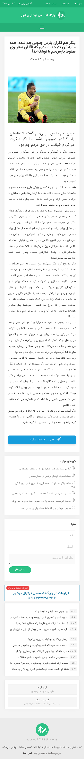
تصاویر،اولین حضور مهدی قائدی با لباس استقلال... (43, 657)
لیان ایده (27, 753)
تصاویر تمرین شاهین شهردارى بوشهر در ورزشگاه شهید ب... (38, 617)
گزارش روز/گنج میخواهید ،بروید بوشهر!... (48, 639)
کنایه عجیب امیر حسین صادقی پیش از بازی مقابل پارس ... (43, 631)
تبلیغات (65, 4)
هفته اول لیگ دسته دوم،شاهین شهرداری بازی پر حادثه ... (39, 669)
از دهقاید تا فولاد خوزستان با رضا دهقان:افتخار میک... (41, 623)
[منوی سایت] (42, 27)
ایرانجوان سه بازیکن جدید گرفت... (51, 611)
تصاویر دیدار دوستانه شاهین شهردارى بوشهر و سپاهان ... (39, 645)
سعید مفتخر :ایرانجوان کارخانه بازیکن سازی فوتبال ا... (41, 651)
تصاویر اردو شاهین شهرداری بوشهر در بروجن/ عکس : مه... (38, 663)
